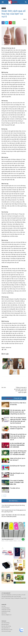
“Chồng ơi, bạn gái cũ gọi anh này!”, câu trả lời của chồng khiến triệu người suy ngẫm (20, 390)
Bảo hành (3, 626)
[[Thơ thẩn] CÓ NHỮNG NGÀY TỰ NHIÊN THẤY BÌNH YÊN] (5, 482)
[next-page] (5, 496)
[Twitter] (6, 22)
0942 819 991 (4, 613)
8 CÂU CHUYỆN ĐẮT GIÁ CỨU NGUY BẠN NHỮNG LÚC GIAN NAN (17, 445)
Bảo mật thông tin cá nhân (7, 629)
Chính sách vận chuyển (6, 631)
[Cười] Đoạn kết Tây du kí (17, 466)
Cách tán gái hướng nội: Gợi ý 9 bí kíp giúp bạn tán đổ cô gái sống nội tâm (14, 510)
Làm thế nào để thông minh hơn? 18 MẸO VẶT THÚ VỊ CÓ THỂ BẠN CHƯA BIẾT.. (18, 452)
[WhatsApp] (13, 22)
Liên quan (9, 398)
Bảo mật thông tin (5, 624)
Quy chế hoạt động (5, 622)
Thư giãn (3, 8)
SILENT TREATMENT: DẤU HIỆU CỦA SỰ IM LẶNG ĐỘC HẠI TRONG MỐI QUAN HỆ (13, 515)
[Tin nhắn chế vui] (5, 490)
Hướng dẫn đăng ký (5, 607)
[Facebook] (3, 22)
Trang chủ (4, 5)
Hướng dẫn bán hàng (6, 611)
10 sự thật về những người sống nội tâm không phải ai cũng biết (13, 506)
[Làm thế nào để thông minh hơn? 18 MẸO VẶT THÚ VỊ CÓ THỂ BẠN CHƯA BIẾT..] (5, 452)
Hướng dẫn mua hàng (6, 609)
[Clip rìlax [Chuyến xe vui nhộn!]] (5, 475)
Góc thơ (4, 387)
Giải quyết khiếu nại (6, 627)
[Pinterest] (10, 22)
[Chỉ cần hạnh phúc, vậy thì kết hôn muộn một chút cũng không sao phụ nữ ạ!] (5, 412)
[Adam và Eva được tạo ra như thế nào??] (5, 460)
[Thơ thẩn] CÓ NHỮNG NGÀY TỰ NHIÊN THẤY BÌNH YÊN (17, 482)
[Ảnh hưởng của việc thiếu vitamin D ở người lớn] (5, 428)
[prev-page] (3, 496)
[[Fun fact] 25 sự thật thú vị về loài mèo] (5, 404)
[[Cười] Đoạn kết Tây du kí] (5, 467)
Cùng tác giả (18, 398)
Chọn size (3, 606)
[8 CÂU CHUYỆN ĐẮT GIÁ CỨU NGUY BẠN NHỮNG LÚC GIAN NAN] (5, 445)
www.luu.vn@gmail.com (6, 614)
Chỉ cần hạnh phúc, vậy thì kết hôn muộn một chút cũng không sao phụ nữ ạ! (17, 412)
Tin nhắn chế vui (15, 488)
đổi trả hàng (8, 626)
